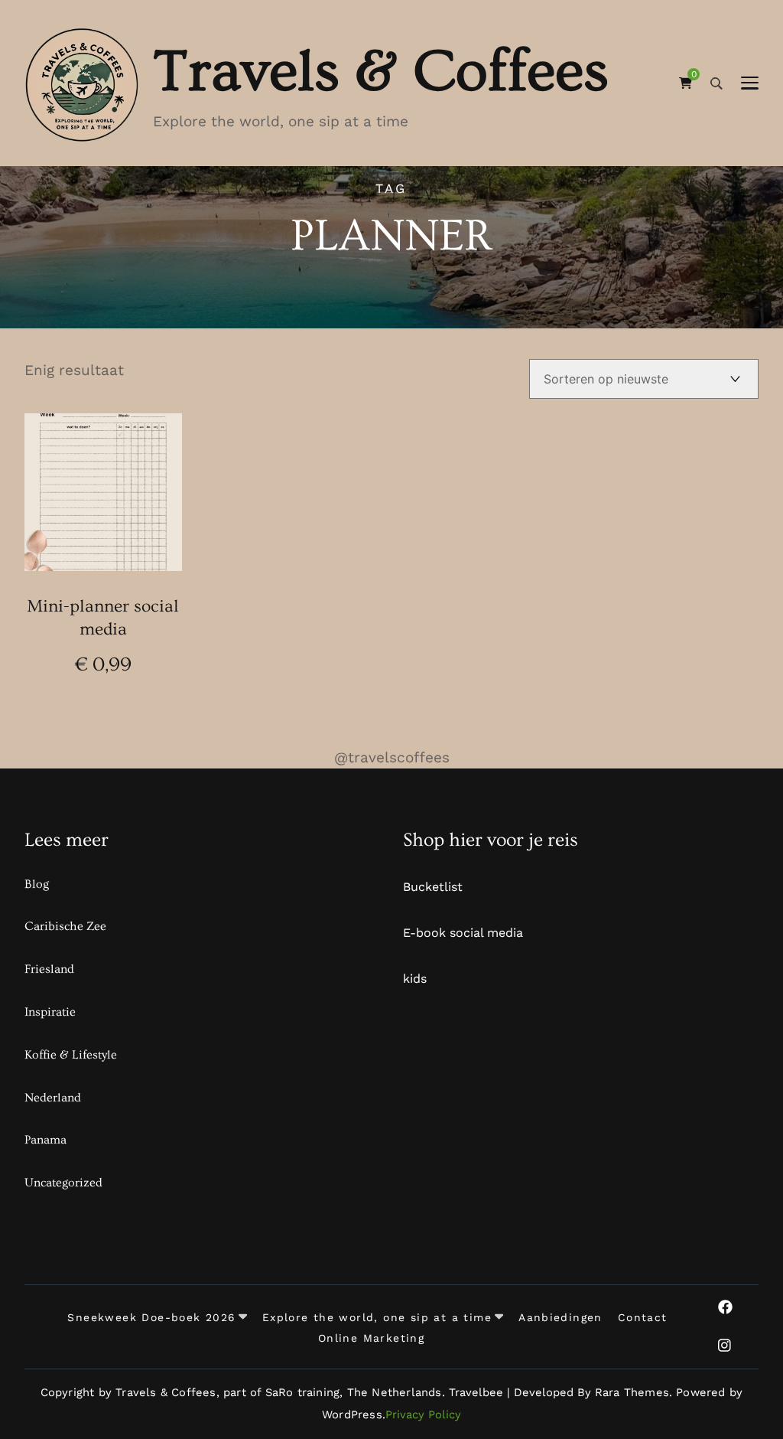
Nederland (52, 1098)
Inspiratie (50, 1012)
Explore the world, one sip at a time (377, 1318)
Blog (36, 884)
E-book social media (463, 932)
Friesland (49, 969)
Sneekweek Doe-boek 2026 (151, 1318)
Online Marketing (371, 1338)
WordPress (352, 1414)
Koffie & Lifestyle (70, 1055)
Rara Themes (632, 1392)
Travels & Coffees (381, 71)
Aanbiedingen (560, 1318)
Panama (45, 1140)
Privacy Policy (423, 1414)
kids (415, 978)
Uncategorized (63, 1182)
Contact (643, 1318)
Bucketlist (433, 886)
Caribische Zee (65, 926)
